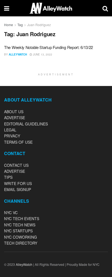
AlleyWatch (18, 54)
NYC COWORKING (20, 237)
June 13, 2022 (42, 54)
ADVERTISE (14, 117)
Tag (20, 24)
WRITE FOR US (18, 183)
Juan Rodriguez (39, 24)
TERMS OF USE (18, 142)
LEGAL (10, 130)
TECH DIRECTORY (20, 243)
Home (8, 24)
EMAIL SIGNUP (17, 189)
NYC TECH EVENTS (21, 218)
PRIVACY (12, 135)
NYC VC (11, 212)
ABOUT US (13, 111)
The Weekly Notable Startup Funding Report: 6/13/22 (48, 47)
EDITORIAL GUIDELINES (26, 124)
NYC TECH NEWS (19, 224)
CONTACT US (16, 165)
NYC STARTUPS (18, 230)
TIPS (8, 177)
